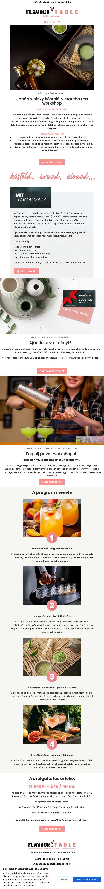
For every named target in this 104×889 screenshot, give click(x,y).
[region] (52, 877)
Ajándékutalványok (52, 371)
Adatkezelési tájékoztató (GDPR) (52, 858)
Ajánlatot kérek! (52, 162)
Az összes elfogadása (87, 879)
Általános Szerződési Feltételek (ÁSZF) (52, 863)
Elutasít (64, 879)
